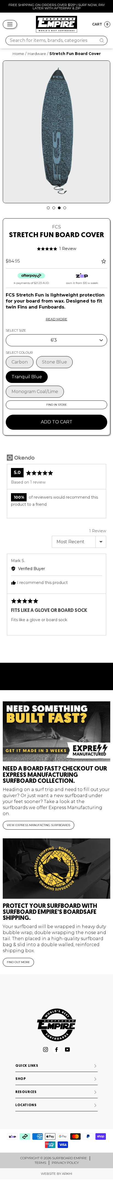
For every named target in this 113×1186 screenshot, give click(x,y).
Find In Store (56, 404)
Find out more (18, 962)
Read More (56, 319)
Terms (40, 1163)
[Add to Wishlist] (104, 261)
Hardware (36, 53)
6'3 (54, 340)
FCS (56, 226)
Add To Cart (56, 422)
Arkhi (67, 1174)
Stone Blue (54, 362)
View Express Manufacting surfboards (38, 825)
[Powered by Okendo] (21, 457)
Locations (25, 1105)
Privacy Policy (65, 1163)
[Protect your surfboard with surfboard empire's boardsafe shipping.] (56, 868)
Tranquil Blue (27, 376)
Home (18, 53)
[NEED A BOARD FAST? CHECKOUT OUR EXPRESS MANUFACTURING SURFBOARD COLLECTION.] (56, 731)
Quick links (26, 1066)
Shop (20, 1079)
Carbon (20, 362)
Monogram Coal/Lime (35, 391)
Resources (25, 1092)
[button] (57, 248)
